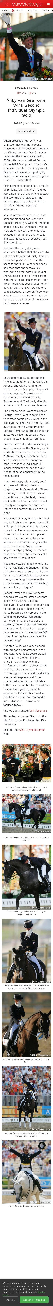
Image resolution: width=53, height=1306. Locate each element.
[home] (23, 4)
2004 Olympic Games (31, 729)
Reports (21, 92)
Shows (32, 92)
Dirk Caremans (38, 710)
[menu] (48, 4)
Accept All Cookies (34, 1300)
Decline (10, 1300)
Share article (26, 131)
